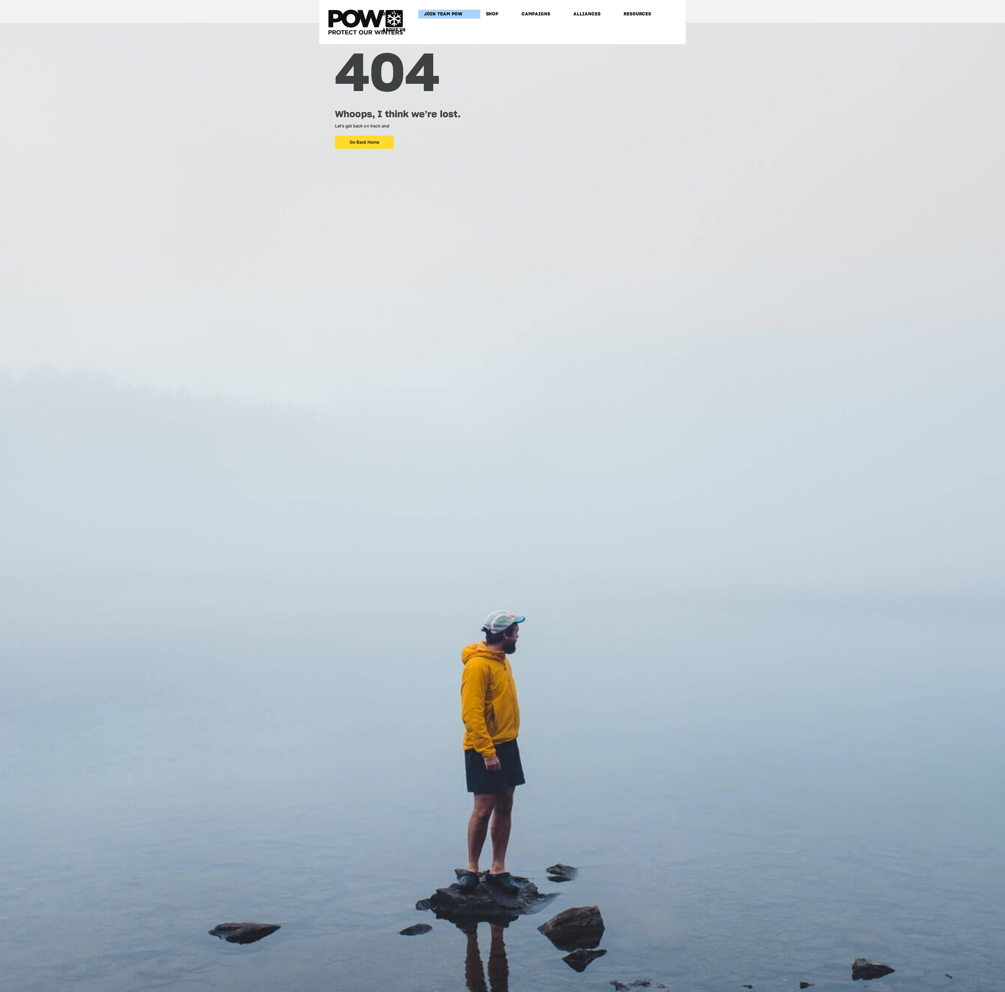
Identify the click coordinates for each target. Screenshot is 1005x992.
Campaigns (536, 14)
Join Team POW (443, 14)
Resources (637, 14)
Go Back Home (364, 142)
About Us (394, 30)
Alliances (587, 14)
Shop (492, 14)
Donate (391, 14)
